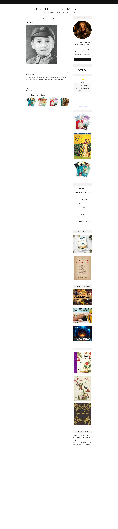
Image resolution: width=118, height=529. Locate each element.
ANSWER (28, 84)
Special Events (82, 214)
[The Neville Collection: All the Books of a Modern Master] (82, 279)
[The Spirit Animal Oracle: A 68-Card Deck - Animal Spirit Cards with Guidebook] (42, 106)
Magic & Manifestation (82, 195)
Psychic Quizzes (82, 210)
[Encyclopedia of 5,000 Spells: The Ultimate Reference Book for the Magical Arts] (82, 373)
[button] (79, 106)
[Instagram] (32, 22)
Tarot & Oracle (82, 225)
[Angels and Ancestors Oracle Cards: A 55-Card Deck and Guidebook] (64, 106)
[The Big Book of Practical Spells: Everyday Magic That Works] (82, 400)
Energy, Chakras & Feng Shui (82, 192)
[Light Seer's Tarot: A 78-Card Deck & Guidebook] (31, 106)
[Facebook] (27, 22)
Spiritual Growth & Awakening (82, 221)
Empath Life (82, 188)
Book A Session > (82, 59)
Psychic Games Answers (82, 207)
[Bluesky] (30, 22)
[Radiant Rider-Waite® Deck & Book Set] (82, 158)
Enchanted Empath (59, 9)
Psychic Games (34, 90)
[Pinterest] (29, 22)
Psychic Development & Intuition (82, 200)
